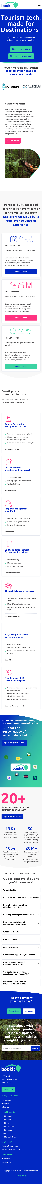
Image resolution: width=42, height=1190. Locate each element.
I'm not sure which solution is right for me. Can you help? (15, 982)
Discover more (21, 272)
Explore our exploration (12, 817)
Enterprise (5, 1107)
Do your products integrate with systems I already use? (14, 923)
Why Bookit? (7, 1142)
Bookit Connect (11, 616)
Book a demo (14, 1011)
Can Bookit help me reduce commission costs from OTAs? (16, 973)
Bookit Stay (9, 532)
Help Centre (6, 1159)
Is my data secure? (11, 947)
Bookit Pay (9, 660)
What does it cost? (11, 932)
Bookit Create (10, 491)
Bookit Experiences (12, 573)
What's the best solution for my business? (20, 897)
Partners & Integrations (10, 1146)
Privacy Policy (21, 1176)
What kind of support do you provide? (19, 955)
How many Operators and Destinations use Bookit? (14, 963)
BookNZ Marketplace (13, 706)
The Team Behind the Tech (11, 1150)
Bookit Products (8, 1112)
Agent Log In (8, 1089)
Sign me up (29, 1011)
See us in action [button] (13, 141)
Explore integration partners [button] (14, 743)
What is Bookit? (9, 890)
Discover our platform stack (21, 56)
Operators (5, 1104)
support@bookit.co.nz (9, 1079)
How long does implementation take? (18, 915)
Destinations (6, 1100)
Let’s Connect (6, 1162)
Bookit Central (10, 449)
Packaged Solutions (10, 1096)
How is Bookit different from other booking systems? (15, 906)
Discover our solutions (21, 49)
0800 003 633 (7, 1083)
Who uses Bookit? (10, 940)
